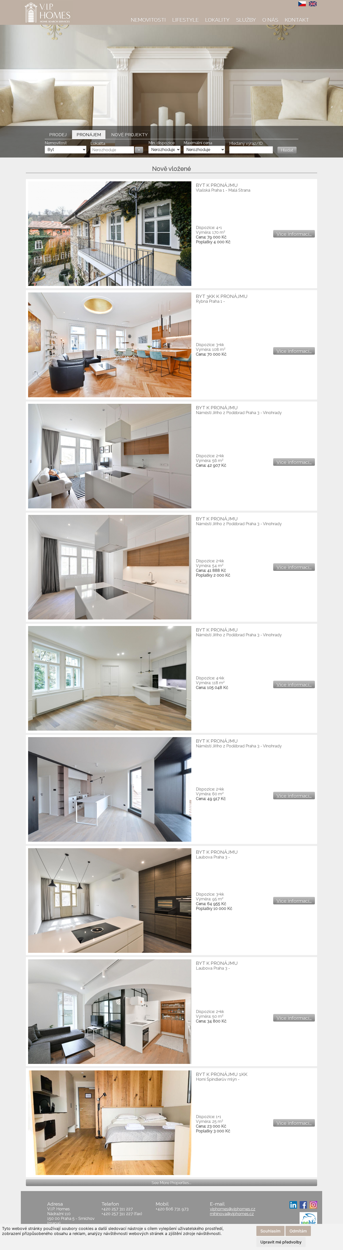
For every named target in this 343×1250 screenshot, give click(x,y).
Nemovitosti (148, 20)
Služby (246, 20)
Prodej (58, 134)
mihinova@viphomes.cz (232, 1213)
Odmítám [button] (298, 1230)
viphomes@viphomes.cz (232, 1209)
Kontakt (297, 20)
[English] (313, 3)
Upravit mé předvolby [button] (281, 1241)
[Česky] (302, 3)
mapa (53, 1223)
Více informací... (294, 234)
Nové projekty (129, 134)
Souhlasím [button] (270, 1230)
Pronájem (89, 134)
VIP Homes (33, 3)
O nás (270, 20)
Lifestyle (185, 20)
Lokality (217, 20)
